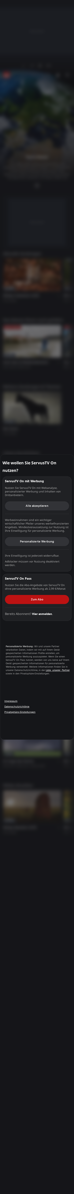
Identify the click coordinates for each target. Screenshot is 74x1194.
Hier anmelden (42, 613)
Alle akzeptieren (37, 505)
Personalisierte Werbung (37, 541)
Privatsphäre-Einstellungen (19, 712)
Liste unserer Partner (58, 670)
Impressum (10, 701)
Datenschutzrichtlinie (16, 706)
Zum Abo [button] (37, 599)
